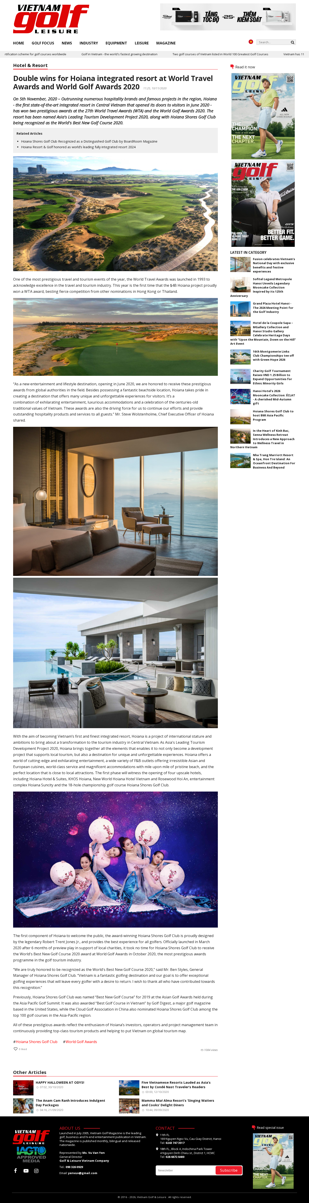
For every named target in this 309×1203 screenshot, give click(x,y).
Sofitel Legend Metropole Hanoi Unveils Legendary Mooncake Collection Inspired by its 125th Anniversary (261, 287)
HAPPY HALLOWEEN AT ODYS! (60, 1082)
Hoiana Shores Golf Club (36, 1041)
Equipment (116, 43)
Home (18, 43)
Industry (89, 43)
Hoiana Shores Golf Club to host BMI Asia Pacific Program (273, 415)
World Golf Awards (81, 1041)
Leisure (142, 43)
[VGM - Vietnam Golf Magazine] (51, 19)
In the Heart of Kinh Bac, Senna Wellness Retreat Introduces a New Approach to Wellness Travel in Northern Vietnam (262, 439)
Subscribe (229, 1170)
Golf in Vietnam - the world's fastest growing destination (80, 54)
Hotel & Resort (30, 65)
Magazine (166, 43)
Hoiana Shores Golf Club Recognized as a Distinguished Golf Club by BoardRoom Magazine (89, 141)
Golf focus (43, 43)
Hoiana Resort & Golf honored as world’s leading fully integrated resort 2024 (78, 147)
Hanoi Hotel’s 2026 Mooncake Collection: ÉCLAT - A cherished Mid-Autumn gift (274, 397)
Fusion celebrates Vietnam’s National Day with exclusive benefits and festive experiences (274, 265)
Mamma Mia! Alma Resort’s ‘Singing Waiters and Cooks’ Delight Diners (178, 1102)
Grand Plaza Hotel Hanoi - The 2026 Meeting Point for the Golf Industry (273, 307)
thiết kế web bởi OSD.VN (155, 1201)
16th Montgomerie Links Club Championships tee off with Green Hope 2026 (273, 355)
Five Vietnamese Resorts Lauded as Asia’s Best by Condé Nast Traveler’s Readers (176, 1084)
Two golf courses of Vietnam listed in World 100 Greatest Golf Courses (180, 54)
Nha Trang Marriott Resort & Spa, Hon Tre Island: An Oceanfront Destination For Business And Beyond (274, 461)
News (67, 43)
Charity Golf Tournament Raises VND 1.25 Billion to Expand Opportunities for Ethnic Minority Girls (272, 377)
